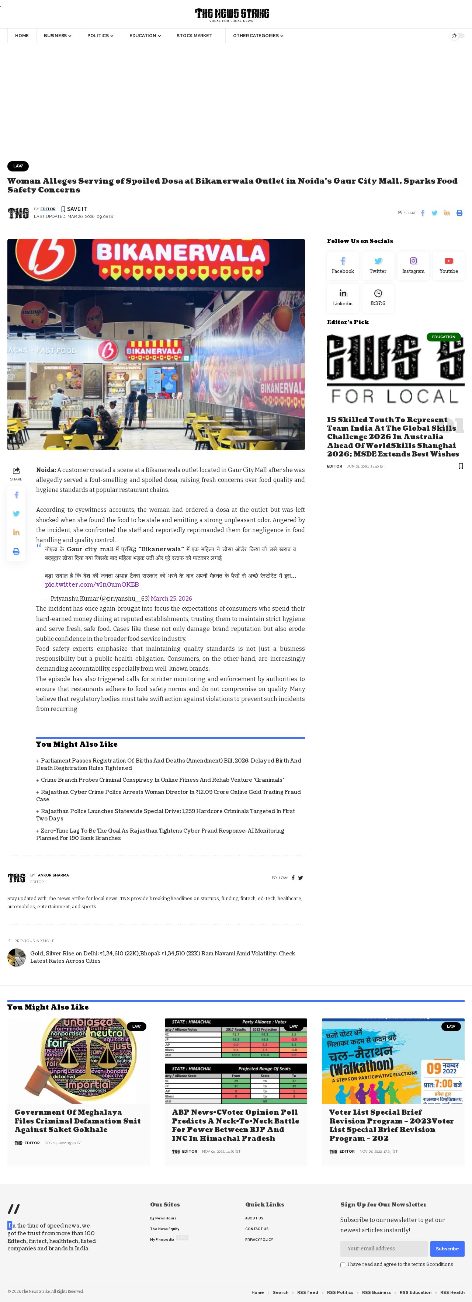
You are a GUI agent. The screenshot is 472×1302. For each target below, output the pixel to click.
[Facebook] (293, 878)
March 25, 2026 (171, 598)
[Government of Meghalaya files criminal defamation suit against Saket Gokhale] (78, 1061)
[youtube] (448, 266)
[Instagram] (413, 266)
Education (443, 336)
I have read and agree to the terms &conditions (400, 1264)
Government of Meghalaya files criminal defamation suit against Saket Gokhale (77, 1121)
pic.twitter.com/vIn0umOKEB (92, 585)
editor (48, 209)
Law (18, 166)
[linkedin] (343, 298)
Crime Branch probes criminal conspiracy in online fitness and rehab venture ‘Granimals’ (162, 780)
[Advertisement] (236, 98)
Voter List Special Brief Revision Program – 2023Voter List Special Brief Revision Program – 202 (391, 1125)
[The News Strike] (232, 15)
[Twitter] (378, 266)
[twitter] (300, 878)
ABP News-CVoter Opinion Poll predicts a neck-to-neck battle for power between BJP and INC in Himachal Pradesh (235, 1125)
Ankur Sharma (53, 875)
